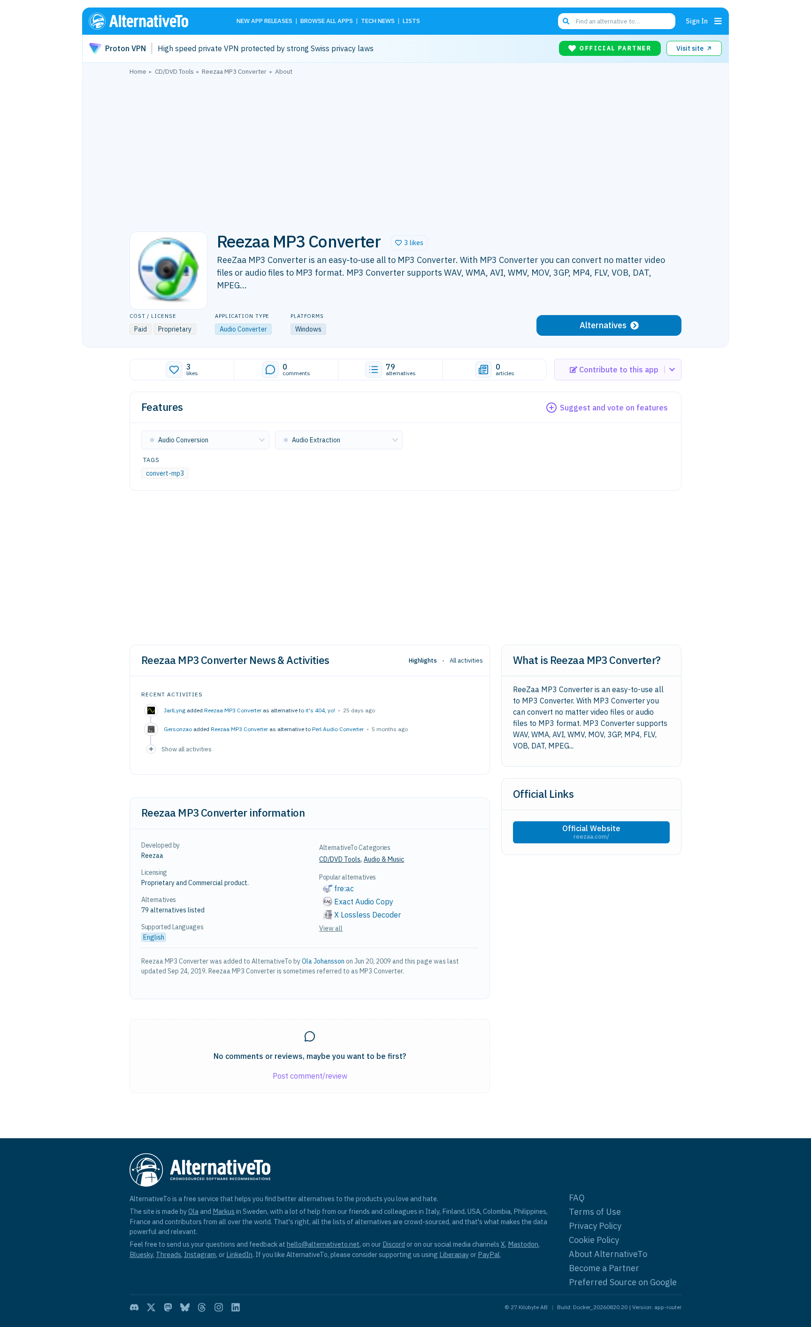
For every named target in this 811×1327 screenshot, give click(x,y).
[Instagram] (218, 1307)
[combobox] (616, 21)
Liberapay (454, 1254)
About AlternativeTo (608, 1254)
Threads (168, 1254)
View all (331, 928)
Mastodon (523, 1244)
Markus (224, 1211)
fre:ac (344, 888)
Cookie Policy (594, 1239)
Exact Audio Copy (363, 901)
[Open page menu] (718, 21)
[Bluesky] (185, 1307)
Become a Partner (604, 1268)
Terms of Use (595, 1211)
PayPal (489, 1254)
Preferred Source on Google (623, 1282)
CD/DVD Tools (339, 859)
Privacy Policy (595, 1225)
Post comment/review (310, 1075)
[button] (409, 242)
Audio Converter (243, 329)
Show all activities (186, 749)
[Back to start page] (152, 21)
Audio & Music (384, 859)
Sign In (697, 20)
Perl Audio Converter (338, 729)
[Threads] (202, 1307)
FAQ (577, 1197)
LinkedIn (239, 1254)
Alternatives (603, 325)
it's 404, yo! (320, 710)
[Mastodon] (168, 1307)
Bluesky (141, 1254)
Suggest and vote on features (614, 407)
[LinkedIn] (235, 1307)
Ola (193, 1211)
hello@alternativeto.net (323, 1244)
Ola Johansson (323, 961)
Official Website (591, 832)
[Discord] (134, 1307)
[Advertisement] (405, 150)
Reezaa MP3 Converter (232, 710)
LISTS (411, 21)
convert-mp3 (165, 473)
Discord (394, 1244)
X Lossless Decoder (367, 914)
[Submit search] (566, 21)
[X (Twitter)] (151, 1307)
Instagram (200, 1254)
